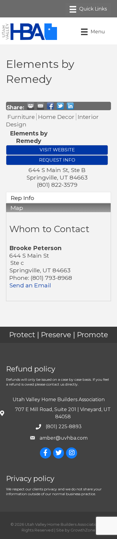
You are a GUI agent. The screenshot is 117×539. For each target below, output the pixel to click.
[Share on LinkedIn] (70, 106)
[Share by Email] (40, 106)
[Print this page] (30, 106)
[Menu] (88, 9)
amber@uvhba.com (64, 438)
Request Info (57, 160)
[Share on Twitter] (60, 106)
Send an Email (30, 285)
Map (16, 207)
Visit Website (57, 150)
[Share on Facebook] (50, 106)
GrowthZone (82, 530)
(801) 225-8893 (64, 426)
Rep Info (22, 197)
